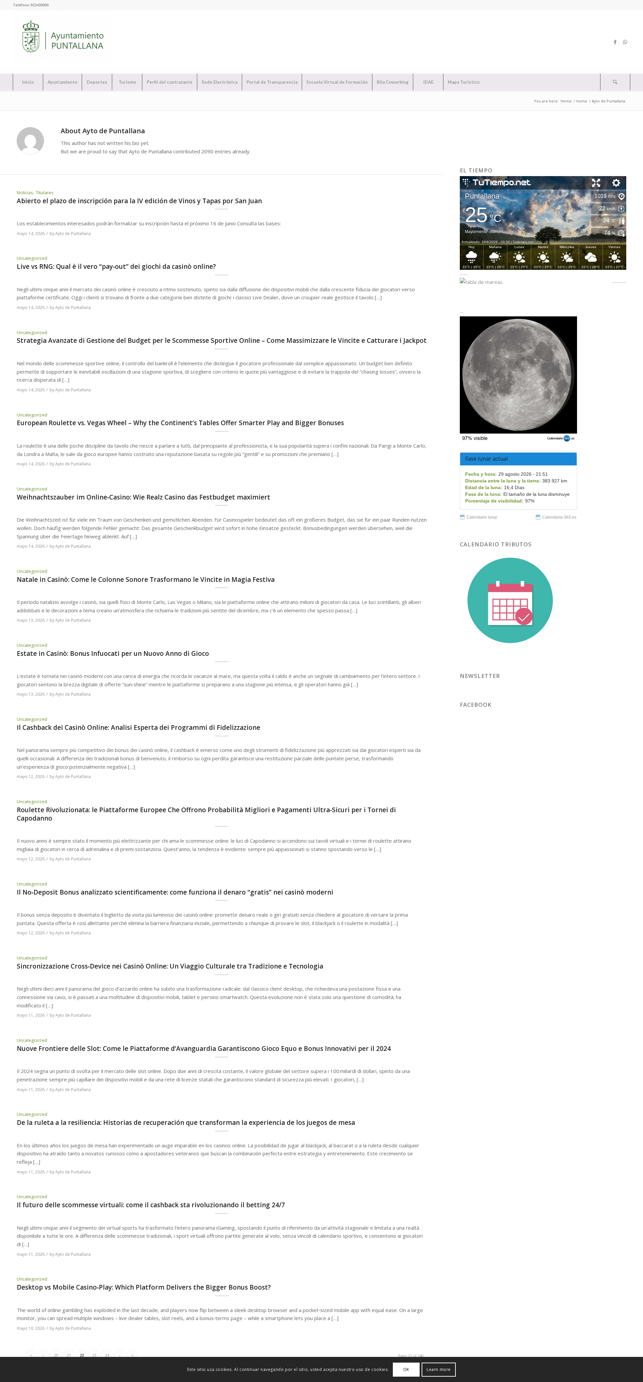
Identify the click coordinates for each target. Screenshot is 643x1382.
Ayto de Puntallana (73, 233)
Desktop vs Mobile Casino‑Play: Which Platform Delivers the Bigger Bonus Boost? (144, 1287)
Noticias (25, 192)
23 (94, 1355)
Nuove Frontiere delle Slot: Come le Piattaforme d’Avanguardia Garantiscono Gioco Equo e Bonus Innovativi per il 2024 (204, 1048)
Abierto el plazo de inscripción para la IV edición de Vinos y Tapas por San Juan (139, 201)
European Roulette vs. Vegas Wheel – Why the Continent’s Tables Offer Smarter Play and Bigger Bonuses (180, 422)
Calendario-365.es (559, 517)
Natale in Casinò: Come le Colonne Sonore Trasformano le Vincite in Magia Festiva (146, 579)
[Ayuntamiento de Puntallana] (63, 42)
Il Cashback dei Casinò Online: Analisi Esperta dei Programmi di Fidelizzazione (138, 727)
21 (69, 1355)
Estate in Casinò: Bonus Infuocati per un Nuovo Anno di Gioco (113, 653)
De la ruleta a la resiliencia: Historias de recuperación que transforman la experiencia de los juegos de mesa (186, 1122)
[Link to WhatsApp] (625, 42)
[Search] (615, 82)
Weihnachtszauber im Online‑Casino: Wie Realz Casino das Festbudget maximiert (143, 497)
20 (56, 1355)
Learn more (439, 1369)
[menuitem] (28, 82)
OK (406, 1369)
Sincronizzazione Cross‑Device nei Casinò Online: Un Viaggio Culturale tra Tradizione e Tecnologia (170, 966)
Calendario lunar (482, 517)
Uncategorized (32, 258)
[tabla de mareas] (535, 282)
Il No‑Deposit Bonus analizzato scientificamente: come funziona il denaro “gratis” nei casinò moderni (175, 892)
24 (107, 1355)
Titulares (45, 192)
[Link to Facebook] (615, 42)
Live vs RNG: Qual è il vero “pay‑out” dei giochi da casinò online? (116, 266)
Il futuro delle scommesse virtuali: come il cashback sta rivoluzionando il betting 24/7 (151, 1205)
